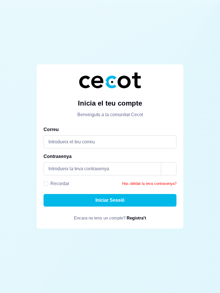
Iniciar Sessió (110, 200)
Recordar (59, 183)
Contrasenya (58, 156)
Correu (51, 129)
